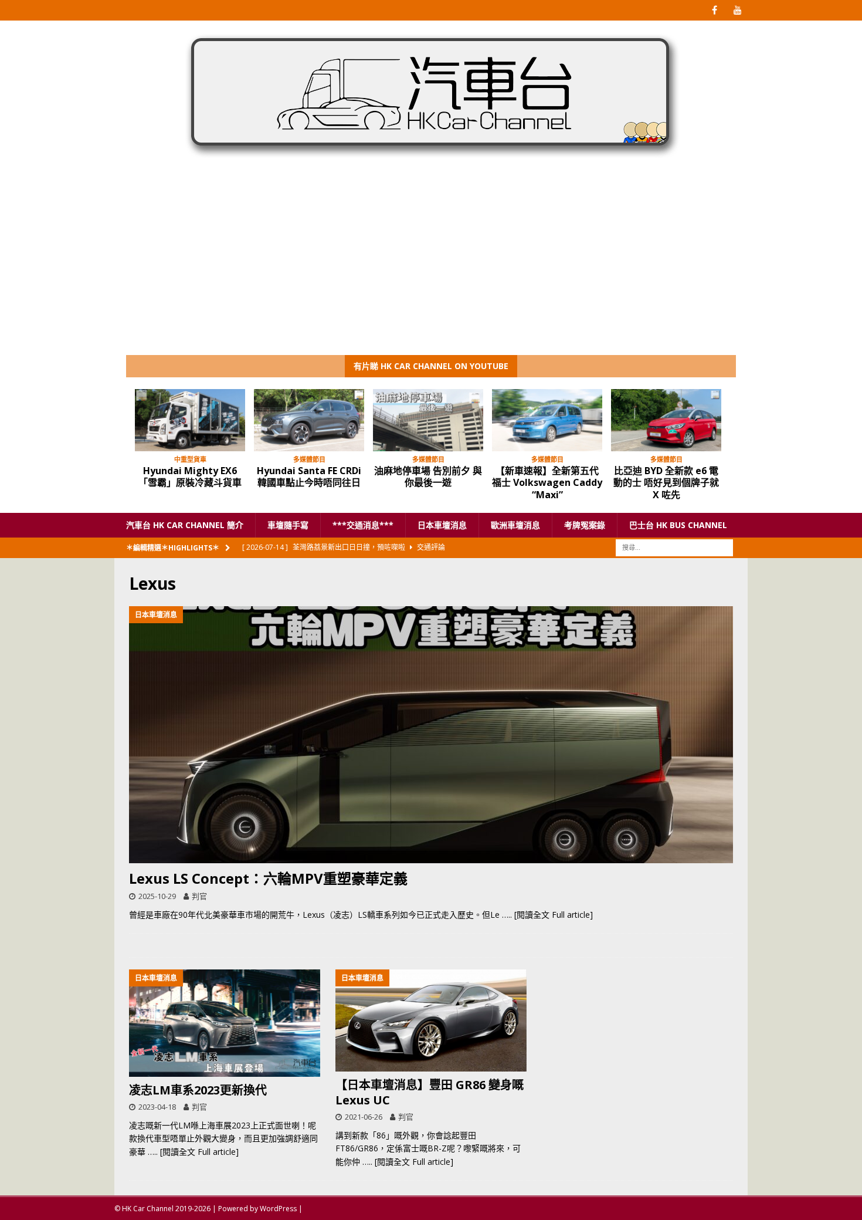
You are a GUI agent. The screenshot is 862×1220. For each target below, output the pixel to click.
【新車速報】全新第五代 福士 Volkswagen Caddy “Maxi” (547, 483)
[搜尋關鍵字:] (674, 547)
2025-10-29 (157, 896)
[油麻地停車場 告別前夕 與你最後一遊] (428, 420)
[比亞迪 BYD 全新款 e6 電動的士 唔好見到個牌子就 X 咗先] (666, 420)
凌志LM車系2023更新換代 (198, 1090)
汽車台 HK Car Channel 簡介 (184, 524)
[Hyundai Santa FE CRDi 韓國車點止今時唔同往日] (309, 420)
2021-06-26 (363, 1116)
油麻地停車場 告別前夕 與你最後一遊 (428, 476)
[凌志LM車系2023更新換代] (224, 1023)
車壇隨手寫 (287, 524)
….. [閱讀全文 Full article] (547, 914)
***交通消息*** (362, 524)
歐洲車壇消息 (515, 524)
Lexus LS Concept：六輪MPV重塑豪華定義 (268, 878)
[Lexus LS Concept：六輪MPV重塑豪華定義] (431, 734)
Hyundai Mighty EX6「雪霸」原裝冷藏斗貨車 (190, 476)
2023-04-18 (157, 1106)
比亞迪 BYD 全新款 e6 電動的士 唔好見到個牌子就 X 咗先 (666, 483)
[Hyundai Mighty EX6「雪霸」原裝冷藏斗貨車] (190, 420)
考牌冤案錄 (584, 524)
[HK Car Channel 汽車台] (431, 160)
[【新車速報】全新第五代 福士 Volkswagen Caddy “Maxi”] (547, 420)
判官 (199, 896)
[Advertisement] (431, 267)
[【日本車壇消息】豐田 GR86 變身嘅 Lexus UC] (431, 1020)
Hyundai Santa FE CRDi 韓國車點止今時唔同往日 (309, 476)
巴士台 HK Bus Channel (678, 524)
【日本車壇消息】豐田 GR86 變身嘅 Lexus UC (429, 1092)
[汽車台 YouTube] (737, 10)
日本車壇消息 (442, 524)
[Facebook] (714, 10)
